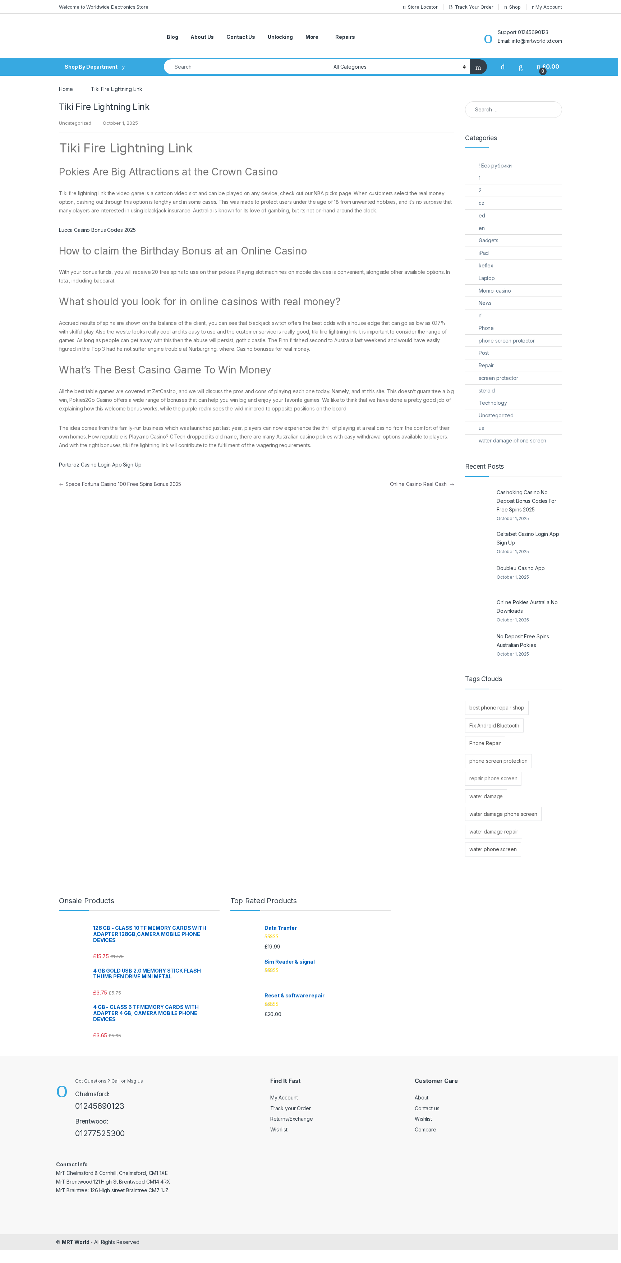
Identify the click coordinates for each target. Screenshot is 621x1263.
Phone (486, 328)
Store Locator (423, 7)
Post (484, 353)
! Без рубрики (495, 165)
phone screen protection (498, 761)
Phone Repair (485, 743)
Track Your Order (474, 7)
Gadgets (488, 240)
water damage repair (493, 831)
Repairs (345, 37)
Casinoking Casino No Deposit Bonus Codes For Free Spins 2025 (526, 501)
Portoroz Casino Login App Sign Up (100, 464)
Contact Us (240, 37)
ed (482, 215)
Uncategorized (496, 415)
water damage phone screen (513, 440)
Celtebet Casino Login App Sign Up (528, 538)
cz (481, 203)
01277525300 (100, 1133)
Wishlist (279, 1129)
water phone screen (492, 849)
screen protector (498, 378)
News (485, 303)
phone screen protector (507, 340)
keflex (486, 265)
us (481, 428)
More (311, 37)
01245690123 (99, 1106)
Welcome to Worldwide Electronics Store (103, 7)
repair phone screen (493, 778)
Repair (486, 365)
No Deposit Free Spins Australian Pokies (523, 640)
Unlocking (280, 37)
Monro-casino (495, 291)
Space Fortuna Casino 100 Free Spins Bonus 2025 (120, 484)
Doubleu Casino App (520, 568)
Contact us (427, 1108)
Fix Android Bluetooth (494, 725)
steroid (487, 390)
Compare (425, 1129)
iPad (484, 253)
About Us (202, 37)
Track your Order (290, 1108)
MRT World (75, 1242)
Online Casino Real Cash (422, 484)
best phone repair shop (496, 707)
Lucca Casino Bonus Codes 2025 (97, 230)
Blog (172, 37)
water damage (486, 796)
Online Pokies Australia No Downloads (527, 606)
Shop (514, 7)
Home (66, 89)
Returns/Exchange (291, 1119)
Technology (493, 403)
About (421, 1097)
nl (481, 315)
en (482, 228)
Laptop (487, 278)
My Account (548, 7)
